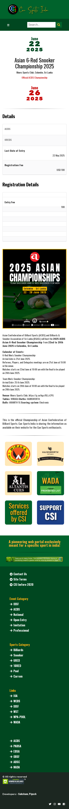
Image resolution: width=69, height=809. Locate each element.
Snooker (18, 655)
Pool (16, 671)
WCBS (16, 701)
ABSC (16, 762)
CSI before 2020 (23, 584)
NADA (16, 767)
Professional (21, 630)
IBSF (16, 604)
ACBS (16, 609)
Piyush (32, 794)
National (18, 614)
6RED (16, 660)
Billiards (18, 650)
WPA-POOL (19, 717)
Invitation (19, 625)
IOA (15, 696)
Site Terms (20, 579)
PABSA (17, 746)
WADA (16, 722)
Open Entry (20, 620)
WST (16, 712)
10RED (17, 666)
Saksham (23, 794)
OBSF (16, 757)
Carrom (17, 676)
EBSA (16, 751)
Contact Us (20, 574)
